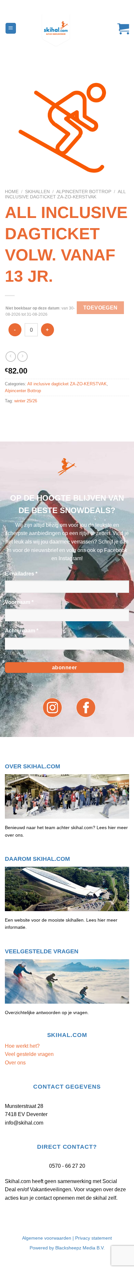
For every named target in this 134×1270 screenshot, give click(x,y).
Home (12, 191)
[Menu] (11, 28)
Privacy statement (93, 1238)
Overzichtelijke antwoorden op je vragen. (47, 1012)
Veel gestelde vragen (29, 1054)
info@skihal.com (24, 1123)
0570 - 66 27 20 (67, 1166)
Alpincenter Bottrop (83, 191)
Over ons (15, 1062)
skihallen (37, 191)
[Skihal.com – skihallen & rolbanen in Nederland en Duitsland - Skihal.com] (67, 30)
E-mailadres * (21, 574)
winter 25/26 (25, 400)
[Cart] (120, 28)
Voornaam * (19, 602)
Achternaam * (21, 630)
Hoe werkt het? (22, 1046)
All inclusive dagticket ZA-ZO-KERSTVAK (65, 194)
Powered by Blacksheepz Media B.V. (67, 1247)
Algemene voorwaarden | (48, 1238)
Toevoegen (100, 307)
